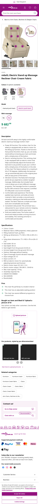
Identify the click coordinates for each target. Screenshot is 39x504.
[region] (19, 493)
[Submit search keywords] (34, 13)
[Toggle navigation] (3, 7)
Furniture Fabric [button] (31, 376)
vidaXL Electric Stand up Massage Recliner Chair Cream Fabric (19, 77)
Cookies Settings (19, 502)
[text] (6, 125)
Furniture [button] (6, 376)
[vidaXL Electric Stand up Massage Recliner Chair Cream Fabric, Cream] (19, 42)
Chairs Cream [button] (7, 386)
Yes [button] (9, 118)
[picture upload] (20, 328)
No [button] (4, 118)
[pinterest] (11, 467)
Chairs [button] (23, 381)
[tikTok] (15, 467)
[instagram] (7, 467)
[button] (5, 94)
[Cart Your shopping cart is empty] (35, 7)
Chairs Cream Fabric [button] (9, 391)
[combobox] (19, 13)
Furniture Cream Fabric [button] (10, 381)
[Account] (24, 7)
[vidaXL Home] (12, 7)
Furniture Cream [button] (17, 376)
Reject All (19, 498)
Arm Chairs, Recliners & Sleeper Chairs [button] (12, 396)
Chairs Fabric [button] (19, 386)
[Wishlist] (30, 7)
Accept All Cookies (19, 494)
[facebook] (3, 467)
